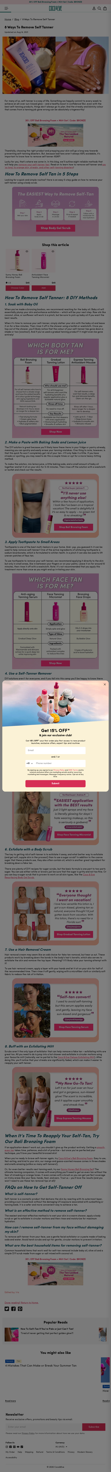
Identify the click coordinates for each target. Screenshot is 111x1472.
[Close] (105, 684)
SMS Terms (73, 770)
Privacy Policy (58, 770)
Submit (55, 783)
